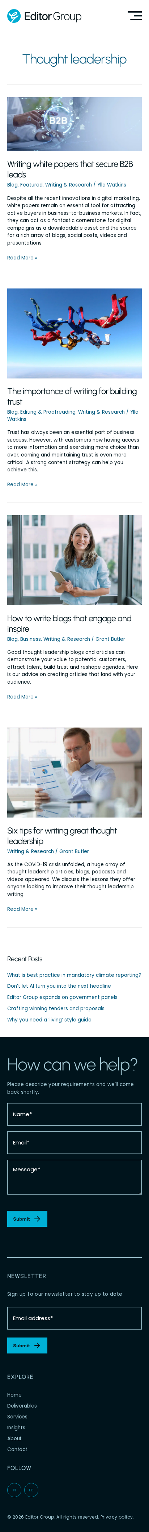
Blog (12, 184)
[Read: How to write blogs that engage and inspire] (74, 560)
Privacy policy (117, 1517)
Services (17, 1416)
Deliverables (22, 1405)
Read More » (22, 257)
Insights (16, 1427)
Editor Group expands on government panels (62, 997)
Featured (31, 184)
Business (30, 639)
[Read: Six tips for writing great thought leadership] (74, 772)
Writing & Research (68, 184)
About (14, 1438)
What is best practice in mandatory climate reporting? (74, 975)
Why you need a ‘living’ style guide (49, 1019)
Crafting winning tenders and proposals (56, 1008)
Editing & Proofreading (48, 412)
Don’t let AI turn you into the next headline (59, 986)
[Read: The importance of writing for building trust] (74, 333)
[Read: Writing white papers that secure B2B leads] (74, 123)
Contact (17, 1449)
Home (14, 1395)
